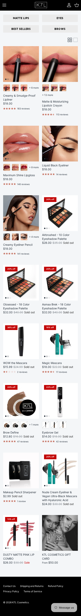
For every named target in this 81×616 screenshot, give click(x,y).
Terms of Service (33, 591)
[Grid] (69, 40)
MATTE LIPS (21, 18)
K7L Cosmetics (20, 602)
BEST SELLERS (20, 28)
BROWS (59, 28)
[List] (75, 40)
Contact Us (9, 586)
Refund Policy (55, 586)
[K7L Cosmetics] (40, 5)
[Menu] (4, 5)
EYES (60, 18)
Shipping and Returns (31, 586)
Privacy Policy (11, 591)
